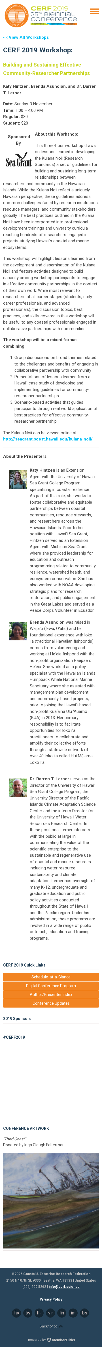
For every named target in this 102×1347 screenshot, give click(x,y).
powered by (37, 1340)
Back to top (49, 1326)
